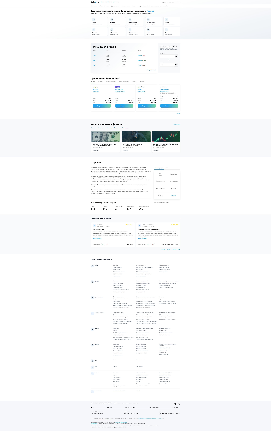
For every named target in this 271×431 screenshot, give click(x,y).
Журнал (164, 2)
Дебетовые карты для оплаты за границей (146, 323)
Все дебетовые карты (118, 312)
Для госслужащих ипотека (142, 337)
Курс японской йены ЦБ (164, 381)
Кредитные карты (115, 6)
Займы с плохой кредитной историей (144, 267)
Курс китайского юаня (141, 377)
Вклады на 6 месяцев (141, 346)
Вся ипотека (116, 328)
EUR (108, 2)
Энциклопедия (171, 2)
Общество (109, 128)
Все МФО (115, 366)
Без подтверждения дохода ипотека (144, 328)
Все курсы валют (151, 70)
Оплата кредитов (155, 6)
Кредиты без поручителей (142, 281)
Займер (140, 89)
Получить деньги (101, 106)
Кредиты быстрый (140, 291)
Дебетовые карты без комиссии (120, 319)
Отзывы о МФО (176, 249)
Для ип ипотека (162, 330)
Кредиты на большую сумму (142, 289)
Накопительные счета (164, 354)
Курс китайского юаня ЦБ (142, 375)
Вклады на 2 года (163, 350)
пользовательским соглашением (105, 419)
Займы (100, 6)
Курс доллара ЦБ (117, 377)
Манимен (95, 89)
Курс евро (115, 383)
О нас (92, 407)
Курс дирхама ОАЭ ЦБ (164, 377)
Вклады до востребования (142, 350)
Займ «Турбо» (96, 91)
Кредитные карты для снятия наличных (145, 303)
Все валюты (116, 372)
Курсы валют (94, 6)
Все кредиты (116, 281)
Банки (144, 6)
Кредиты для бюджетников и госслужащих (169, 281)
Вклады (139, 6)
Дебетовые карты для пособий (166, 317)
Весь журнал (176, 124)
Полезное (116, 128)
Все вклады (116, 344)
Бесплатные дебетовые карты (120, 317)
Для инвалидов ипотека (164, 328)
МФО (148, 6)
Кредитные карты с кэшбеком (120, 299)
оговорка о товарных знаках (121, 422)
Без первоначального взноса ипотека (122, 339)
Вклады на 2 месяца (118, 350)
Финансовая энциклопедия (119, 390)
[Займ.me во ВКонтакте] (179, 404)
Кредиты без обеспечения (119, 291)
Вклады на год (162, 352)
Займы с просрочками (164, 267)
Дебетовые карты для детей (142, 319)
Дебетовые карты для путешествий (167, 319)
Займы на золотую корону (142, 271)
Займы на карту (117, 276)
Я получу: (162, 62)
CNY (114, 2)
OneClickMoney (164, 89)
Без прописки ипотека (141, 330)
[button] (178, 2)
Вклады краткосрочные (164, 347)
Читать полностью (97, 238)
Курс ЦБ (139, 50)
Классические (116, 301)
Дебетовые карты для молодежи (121, 314)
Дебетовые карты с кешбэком (120, 323)
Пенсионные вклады (118, 346)
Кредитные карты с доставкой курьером (145, 305)
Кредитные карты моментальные (167, 301)
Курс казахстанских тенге (142, 386)
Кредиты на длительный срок (166, 287)
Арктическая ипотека (118, 335)
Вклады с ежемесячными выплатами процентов (167, 345)
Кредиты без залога (140, 287)
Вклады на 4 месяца (118, 355)
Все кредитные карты (118, 296)
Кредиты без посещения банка (143, 283)
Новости (93, 128)
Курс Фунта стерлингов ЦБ (119, 386)
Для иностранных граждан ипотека (144, 339)
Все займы (115, 265)
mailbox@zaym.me (98, 413)
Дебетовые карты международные (144, 317)
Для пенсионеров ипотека (142, 335)
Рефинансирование (117, 287)
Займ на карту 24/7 (164, 91)
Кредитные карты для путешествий (144, 301)
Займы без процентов (164, 265)
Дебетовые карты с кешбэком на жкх (145, 314)
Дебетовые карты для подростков (167, 314)
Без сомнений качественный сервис (148, 229)
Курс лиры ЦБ (139, 379)
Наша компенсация (154, 407)
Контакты (109, 407)
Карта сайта (175, 407)
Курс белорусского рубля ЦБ (165, 372)
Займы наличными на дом (119, 271)
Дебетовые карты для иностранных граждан (146, 321)
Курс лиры (138, 381)
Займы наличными (117, 267)
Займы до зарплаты (140, 265)
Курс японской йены (163, 383)
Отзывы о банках (165, 249)
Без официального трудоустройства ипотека (123, 337)
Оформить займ (163, 6)
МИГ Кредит (119, 89)
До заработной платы (120, 91)
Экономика (101, 128)
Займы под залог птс (118, 274)
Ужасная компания (98, 229)
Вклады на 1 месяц (117, 348)
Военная (115, 330)
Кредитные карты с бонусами (143, 299)
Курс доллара (116, 379)
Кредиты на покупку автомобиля (121, 289)
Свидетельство (94, 423)
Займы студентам (163, 271)
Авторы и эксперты (130, 407)
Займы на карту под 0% (164, 269)
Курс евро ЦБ (116, 381)
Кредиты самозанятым (164, 285)
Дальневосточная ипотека (142, 332)
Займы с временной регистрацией (144, 274)
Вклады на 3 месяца (118, 353)
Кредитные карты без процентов (120, 307)
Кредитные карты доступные (143, 307)
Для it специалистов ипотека (165, 332)
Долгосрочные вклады (141, 353)
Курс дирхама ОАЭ (163, 379)
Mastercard (161, 296)
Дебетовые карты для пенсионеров (167, 312)
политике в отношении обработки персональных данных (149, 418)
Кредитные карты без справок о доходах (145, 296)
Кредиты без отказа (118, 285)
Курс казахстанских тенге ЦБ (143, 383)
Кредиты (106, 6)
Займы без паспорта (141, 276)
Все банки (173, 195)
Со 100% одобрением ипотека (120, 332)
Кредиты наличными (118, 283)
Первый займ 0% (141, 91)
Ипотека (134, 6)
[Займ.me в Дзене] (175, 404)
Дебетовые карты (125, 6)
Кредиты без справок (141, 285)
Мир (160, 299)
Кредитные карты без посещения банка (122, 305)
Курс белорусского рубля (165, 375)
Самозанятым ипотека (164, 335)
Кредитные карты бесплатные (120, 303)
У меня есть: (162, 53)
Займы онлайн (116, 269)
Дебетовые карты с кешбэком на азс (144, 312)
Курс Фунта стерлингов (141, 372)
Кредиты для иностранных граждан (167, 283)
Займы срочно (139, 269)
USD (102, 2)
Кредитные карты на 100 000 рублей (167, 303)
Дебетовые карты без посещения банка (122, 321)
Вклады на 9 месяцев (141, 348)
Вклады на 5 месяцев (141, 344)
